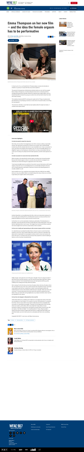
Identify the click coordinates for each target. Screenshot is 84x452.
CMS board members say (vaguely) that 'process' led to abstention (70, 25)
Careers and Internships (35, 429)
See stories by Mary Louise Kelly (21, 333)
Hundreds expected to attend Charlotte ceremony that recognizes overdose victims (71, 43)
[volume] (11, 8)
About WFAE (33, 424)
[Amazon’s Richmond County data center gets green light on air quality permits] (63, 34)
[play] (8, 8)
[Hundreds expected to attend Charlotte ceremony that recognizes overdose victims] (63, 42)
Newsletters (73, 11)
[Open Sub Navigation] (9, 11)
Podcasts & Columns (37, 11)
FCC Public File (48, 429)
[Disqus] (42, 376)
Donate (74, 3)
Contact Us (48, 424)
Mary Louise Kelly (14, 36)
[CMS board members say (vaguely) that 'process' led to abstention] (63, 24)
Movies (12, 320)
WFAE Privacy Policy (64, 424)
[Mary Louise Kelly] (10, 331)
